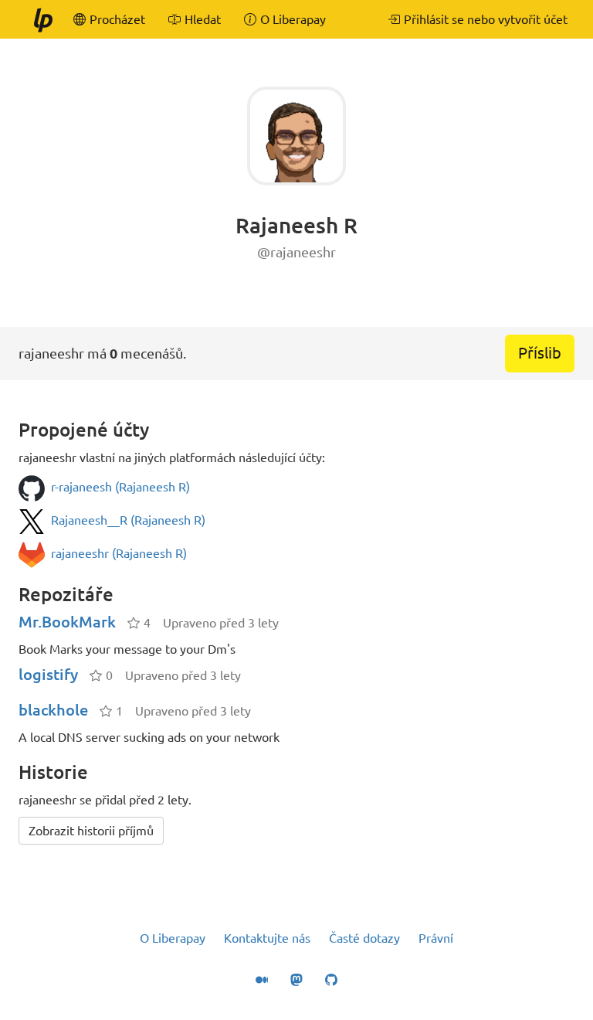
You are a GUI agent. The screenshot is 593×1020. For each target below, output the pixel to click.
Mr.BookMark (67, 622)
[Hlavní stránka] (42, 19)
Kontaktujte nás (267, 938)
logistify (48, 674)
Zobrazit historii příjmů (91, 831)
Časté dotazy (364, 938)
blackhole (53, 710)
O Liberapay (172, 938)
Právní (435, 938)
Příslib (539, 353)
